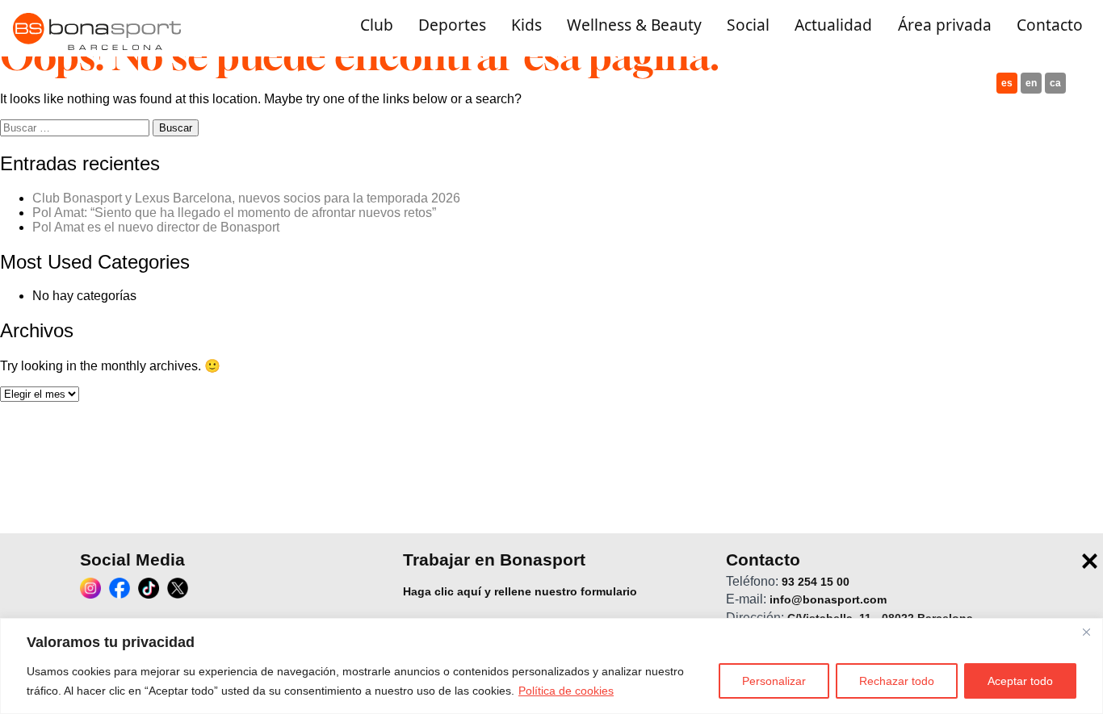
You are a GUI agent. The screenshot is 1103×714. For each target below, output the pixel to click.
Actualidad (833, 25)
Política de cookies (566, 690)
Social (748, 25)
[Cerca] (1086, 631)
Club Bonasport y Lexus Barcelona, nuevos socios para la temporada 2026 (246, 198)
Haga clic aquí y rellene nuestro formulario (520, 591)
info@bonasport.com (828, 600)
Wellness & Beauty (634, 25)
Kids (526, 25)
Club (376, 25)
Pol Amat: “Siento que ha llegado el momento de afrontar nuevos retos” (234, 212)
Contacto (1050, 25)
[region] (551, 666)
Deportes (452, 25)
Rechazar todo (896, 680)
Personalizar (774, 680)
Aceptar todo (1020, 680)
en (1031, 83)
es (1007, 83)
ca (1055, 83)
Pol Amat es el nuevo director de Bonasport (155, 227)
